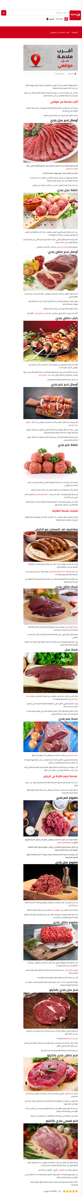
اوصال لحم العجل (71, 168)
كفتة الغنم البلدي (41, 494)
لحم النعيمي (63, 1169)
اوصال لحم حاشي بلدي (43, 313)
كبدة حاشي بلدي (71, 627)
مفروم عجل (56, 909)
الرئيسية (75, 32)
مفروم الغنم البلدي (64, 842)
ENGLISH (59, 19)
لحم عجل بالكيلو (70, 1038)
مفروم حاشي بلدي (71, 970)
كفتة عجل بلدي (62, 246)
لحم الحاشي (69, 1093)
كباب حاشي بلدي (44, 375)
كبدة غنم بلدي (72, 755)
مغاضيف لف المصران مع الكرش (60, 571)
